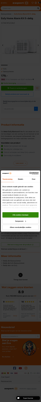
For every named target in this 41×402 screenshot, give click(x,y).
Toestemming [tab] (7, 179)
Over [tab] (33, 179)
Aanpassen (19, 221)
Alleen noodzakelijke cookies (20, 227)
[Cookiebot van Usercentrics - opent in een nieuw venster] (29, 173)
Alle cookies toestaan (20, 215)
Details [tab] (20, 179)
